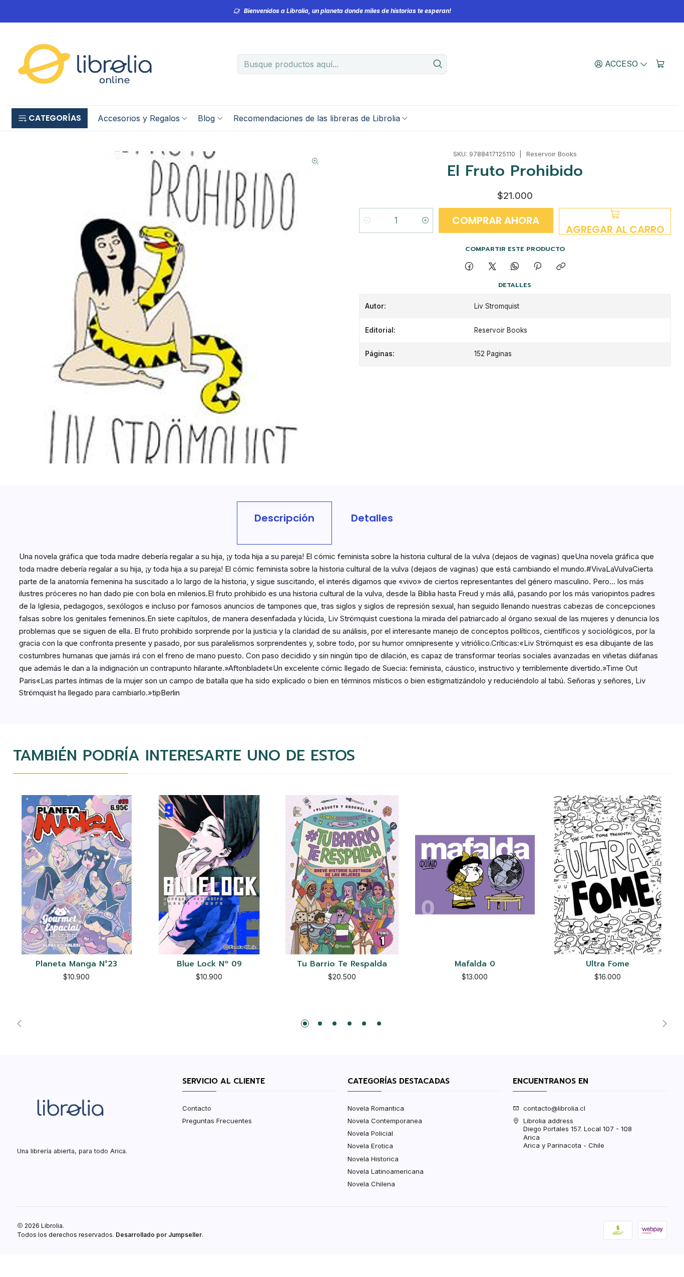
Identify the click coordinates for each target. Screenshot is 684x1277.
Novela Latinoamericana (386, 1171)
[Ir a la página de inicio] (84, 64)
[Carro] (660, 63)
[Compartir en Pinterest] (538, 266)
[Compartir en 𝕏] (492, 266)
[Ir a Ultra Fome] (607, 875)
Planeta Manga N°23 (76, 964)
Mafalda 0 (475, 964)
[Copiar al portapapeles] (560, 266)
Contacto (196, 1108)
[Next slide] (661, 1023)
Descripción (284, 518)
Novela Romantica (376, 1108)
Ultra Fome (607, 964)
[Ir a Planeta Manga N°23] (76, 875)
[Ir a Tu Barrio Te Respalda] (342, 875)
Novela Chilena (371, 1184)
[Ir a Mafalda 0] (475, 875)
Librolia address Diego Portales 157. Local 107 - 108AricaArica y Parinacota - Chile (577, 1133)
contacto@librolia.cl (554, 1108)
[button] (50, 118)
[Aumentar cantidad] (425, 220)
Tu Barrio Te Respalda (342, 964)
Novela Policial (370, 1133)
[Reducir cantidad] (367, 220)
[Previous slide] (22, 1023)
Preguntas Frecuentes (217, 1121)
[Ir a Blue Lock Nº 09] (209, 875)
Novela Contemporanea (385, 1121)
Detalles (372, 518)
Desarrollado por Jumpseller (159, 1234)
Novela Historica (373, 1159)
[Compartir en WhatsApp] (514, 266)
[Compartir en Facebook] (469, 266)
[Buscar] (438, 64)
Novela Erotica (370, 1146)
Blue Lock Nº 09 (209, 964)
